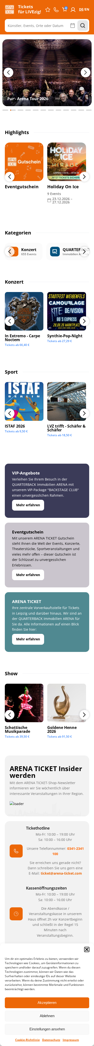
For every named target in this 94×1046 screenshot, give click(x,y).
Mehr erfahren (28, 505)
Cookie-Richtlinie (27, 1040)
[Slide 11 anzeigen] (81, 110)
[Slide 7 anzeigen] (51, 110)
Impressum (71, 1040)
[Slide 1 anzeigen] (5, 110)
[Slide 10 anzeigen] (74, 110)
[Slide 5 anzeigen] (36, 110)
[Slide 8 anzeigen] (58, 110)
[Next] (84, 177)
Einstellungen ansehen (47, 1029)
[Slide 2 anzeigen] (13, 110)
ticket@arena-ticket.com (61, 873)
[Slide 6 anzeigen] (43, 110)
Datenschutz (51, 1040)
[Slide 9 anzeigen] (66, 110)
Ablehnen (47, 1016)
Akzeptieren (47, 1003)
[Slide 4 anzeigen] (28, 110)
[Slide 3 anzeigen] (20, 110)
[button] (86, 949)
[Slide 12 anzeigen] (89, 110)
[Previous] (9, 177)
